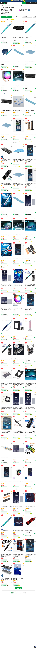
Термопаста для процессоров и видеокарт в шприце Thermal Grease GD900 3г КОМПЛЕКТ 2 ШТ (6, 259)
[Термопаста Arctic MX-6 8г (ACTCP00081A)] (6, 521)
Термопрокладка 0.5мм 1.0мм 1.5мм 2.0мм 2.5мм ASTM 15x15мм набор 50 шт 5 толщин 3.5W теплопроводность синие (18, 111)
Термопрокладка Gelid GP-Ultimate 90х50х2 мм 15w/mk (6, 481)
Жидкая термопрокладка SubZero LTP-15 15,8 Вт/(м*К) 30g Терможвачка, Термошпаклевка (30, 384)
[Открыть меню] (2, 3)
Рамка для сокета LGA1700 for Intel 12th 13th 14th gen (18, 334)
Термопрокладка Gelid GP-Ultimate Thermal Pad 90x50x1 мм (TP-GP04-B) (18, 160)
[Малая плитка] (35, 16)
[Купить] (11, 40)
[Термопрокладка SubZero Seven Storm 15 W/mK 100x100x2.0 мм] (30, 497)
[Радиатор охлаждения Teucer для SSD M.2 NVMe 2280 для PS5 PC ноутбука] (6, 570)
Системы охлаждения (24, 5)
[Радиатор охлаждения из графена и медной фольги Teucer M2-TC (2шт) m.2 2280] (6, 497)
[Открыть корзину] (35, 3)
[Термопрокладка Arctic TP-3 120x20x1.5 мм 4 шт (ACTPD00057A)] (30, 102)
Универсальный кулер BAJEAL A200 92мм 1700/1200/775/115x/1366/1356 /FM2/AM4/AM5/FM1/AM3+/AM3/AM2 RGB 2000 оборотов (6, 85)
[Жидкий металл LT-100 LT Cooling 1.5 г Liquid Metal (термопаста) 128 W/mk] (30, 276)
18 (24, 592)
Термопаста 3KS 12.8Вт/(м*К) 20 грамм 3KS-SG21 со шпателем (6, 555)
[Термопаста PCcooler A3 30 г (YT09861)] (6, 448)
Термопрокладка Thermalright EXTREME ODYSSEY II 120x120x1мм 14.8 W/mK (6, 309)
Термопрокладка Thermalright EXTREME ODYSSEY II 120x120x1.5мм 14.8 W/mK (17, 457)
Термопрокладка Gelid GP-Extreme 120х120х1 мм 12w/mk (6, 432)
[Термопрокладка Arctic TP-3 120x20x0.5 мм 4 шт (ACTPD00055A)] (18, 200)
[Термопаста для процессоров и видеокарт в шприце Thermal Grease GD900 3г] (6, 200)
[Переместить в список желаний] (11, 22)
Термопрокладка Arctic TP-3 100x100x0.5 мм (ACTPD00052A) (6, 134)
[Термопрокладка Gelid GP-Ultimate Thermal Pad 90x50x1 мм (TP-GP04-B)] (18, 151)
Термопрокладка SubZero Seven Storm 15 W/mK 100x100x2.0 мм (30, 507)
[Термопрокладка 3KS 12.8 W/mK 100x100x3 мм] (18, 570)
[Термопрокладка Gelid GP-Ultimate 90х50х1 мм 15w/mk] (18, 249)
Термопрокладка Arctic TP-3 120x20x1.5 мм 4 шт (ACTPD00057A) (29, 111)
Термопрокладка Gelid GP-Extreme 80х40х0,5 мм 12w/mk (30, 309)
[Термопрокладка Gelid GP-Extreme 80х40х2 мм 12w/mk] (30, 546)
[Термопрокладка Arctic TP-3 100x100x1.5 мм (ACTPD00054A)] (18, 175)
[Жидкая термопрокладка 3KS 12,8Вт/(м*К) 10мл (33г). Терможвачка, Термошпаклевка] (30, 325)
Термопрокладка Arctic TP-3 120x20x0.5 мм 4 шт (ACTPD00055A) (17, 209)
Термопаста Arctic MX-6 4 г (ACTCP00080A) (5, 37)
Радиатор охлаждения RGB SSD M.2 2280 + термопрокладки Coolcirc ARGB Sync (30, 457)
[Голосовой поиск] (21, 3)
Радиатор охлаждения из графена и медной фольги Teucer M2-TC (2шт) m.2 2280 (6, 507)
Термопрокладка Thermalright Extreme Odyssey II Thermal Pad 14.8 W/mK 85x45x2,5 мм (30, 408)
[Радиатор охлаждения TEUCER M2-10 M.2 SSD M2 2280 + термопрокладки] (30, 349)
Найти (24, 2)
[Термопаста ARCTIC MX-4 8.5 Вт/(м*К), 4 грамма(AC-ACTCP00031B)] (6, 325)
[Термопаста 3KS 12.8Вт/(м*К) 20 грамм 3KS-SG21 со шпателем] (6, 546)
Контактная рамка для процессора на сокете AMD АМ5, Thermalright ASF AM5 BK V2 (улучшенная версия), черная (18, 384)
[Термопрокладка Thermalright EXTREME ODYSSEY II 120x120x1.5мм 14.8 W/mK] (18, 448)
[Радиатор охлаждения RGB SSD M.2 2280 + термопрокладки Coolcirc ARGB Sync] (30, 448)
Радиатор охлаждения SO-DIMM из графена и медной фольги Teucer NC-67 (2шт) (30, 259)
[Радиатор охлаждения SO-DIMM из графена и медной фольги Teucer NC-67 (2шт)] (30, 249)
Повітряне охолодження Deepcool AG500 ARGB (18, 481)
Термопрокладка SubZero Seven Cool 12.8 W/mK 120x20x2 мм (18, 555)
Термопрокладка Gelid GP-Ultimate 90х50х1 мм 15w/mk (18, 258)
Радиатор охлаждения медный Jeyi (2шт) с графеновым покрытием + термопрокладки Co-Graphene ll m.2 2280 (30, 135)
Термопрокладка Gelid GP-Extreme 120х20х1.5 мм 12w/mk (18, 134)
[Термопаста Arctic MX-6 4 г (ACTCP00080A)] (6, 28)
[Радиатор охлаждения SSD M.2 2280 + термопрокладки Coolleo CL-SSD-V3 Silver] (18, 349)
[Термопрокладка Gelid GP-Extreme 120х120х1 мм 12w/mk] (6, 423)
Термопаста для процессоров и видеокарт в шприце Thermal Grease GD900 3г (6, 209)
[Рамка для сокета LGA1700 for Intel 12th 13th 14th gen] (18, 325)
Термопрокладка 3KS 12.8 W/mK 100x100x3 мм (18, 579)
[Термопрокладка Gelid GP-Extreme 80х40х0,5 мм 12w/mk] (30, 300)
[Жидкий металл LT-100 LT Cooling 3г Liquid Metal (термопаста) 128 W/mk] (6, 349)
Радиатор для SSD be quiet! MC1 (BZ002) (30, 85)
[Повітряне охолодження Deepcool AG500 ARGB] (18, 472)
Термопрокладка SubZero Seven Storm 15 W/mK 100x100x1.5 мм (18, 531)
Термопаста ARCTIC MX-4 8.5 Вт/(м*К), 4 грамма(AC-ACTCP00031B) (5, 335)
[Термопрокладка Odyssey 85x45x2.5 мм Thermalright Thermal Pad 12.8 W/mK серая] (30, 472)
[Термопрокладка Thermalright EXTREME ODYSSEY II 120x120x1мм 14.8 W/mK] (6, 300)
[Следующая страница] (34, 593)
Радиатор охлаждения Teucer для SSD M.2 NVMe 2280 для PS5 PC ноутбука (6, 579)
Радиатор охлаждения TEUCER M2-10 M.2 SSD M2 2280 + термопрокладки (29, 359)
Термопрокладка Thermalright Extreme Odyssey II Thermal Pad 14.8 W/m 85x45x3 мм (18, 507)
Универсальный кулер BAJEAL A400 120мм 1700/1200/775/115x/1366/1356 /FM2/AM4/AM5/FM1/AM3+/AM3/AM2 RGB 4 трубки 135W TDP (18, 309)
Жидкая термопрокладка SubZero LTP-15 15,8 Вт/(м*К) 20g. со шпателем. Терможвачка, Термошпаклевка (18, 235)
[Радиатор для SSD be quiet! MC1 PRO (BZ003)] (6, 102)
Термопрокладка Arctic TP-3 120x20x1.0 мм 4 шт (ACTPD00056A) (17, 61)
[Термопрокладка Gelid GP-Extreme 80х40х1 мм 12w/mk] (30, 151)
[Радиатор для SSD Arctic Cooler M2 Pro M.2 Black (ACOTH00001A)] (18, 28)
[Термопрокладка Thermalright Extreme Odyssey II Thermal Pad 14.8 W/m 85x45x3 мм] (18, 497)
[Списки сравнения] (33, 3)
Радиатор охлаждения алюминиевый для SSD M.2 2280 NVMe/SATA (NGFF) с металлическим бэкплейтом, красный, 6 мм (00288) (30, 531)
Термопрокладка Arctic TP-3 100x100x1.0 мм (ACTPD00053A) (30, 61)
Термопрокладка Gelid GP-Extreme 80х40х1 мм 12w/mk (30, 160)
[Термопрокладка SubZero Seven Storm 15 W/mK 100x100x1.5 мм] (18, 521)
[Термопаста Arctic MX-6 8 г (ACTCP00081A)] (30, 28)
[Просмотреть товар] (1, 158)
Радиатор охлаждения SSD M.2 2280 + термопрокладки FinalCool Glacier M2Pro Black (6, 184)
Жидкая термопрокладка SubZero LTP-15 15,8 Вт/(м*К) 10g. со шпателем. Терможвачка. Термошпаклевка (18, 85)
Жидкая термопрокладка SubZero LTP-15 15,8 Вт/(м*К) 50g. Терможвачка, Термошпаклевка (30, 235)
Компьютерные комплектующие (16, 5)
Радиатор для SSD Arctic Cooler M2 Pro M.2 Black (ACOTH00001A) (18, 37)
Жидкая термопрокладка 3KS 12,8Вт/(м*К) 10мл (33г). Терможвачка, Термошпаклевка (30, 335)
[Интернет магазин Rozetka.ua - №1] (4, 3)
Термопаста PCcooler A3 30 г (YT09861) (5, 457)
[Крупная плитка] (33, 16)
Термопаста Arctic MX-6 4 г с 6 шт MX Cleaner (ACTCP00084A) (6, 61)
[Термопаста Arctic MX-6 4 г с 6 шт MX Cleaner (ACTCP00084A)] (6, 52)
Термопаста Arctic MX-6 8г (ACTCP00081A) (5, 531)
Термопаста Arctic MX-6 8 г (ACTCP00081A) (29, 37)
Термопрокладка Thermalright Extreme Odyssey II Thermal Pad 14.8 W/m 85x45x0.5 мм (6, 285)
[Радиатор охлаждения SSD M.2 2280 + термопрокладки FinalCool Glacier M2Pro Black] (6, 175)
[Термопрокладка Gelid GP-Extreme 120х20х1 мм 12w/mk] (30, 175)
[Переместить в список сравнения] (11, 23)
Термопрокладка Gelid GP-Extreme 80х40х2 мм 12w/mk (30, 555)
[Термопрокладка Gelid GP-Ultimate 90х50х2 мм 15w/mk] (6, 472)
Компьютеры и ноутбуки (6, 5)
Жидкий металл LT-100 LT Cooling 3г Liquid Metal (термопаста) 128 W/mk (6, 359)
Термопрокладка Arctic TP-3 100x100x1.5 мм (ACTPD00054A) (18, 184)
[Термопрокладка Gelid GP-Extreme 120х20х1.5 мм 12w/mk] (18, 125)
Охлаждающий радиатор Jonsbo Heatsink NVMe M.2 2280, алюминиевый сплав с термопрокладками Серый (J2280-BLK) (6, 160)
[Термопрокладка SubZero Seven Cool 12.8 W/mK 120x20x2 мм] (18, 546)
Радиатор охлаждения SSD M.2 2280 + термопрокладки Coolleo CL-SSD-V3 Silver (18, 359)
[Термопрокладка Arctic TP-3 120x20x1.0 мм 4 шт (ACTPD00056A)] (18, 52)
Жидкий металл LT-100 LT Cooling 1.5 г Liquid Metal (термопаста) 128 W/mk (30, 285)
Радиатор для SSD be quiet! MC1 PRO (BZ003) (6, 111)
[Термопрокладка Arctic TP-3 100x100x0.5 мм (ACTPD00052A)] (6, 125)
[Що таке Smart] (14, 19)
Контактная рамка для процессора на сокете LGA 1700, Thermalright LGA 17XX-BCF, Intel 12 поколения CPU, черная (6, 408)
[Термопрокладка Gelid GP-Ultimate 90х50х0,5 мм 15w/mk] (6, 375)
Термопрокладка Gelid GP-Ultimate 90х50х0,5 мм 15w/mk (6, 384)
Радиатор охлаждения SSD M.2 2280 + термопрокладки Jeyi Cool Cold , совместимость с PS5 (30, 432)
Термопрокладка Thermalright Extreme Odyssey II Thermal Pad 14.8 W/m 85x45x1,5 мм (18, 408)
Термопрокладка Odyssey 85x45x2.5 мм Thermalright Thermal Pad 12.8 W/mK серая (29, 482)
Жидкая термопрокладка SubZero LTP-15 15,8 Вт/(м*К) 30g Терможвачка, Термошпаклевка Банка (6, 235)
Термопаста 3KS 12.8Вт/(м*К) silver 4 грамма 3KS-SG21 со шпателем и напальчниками (18, 432)
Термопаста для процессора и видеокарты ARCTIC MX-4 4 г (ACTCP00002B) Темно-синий (17, 285)
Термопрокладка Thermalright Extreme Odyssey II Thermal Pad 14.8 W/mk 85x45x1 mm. (30, 209)
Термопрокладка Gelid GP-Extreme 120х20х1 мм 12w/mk (30, 184)
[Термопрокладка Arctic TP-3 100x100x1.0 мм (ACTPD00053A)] (30, 52)
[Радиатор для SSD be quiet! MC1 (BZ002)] (30, 76)
